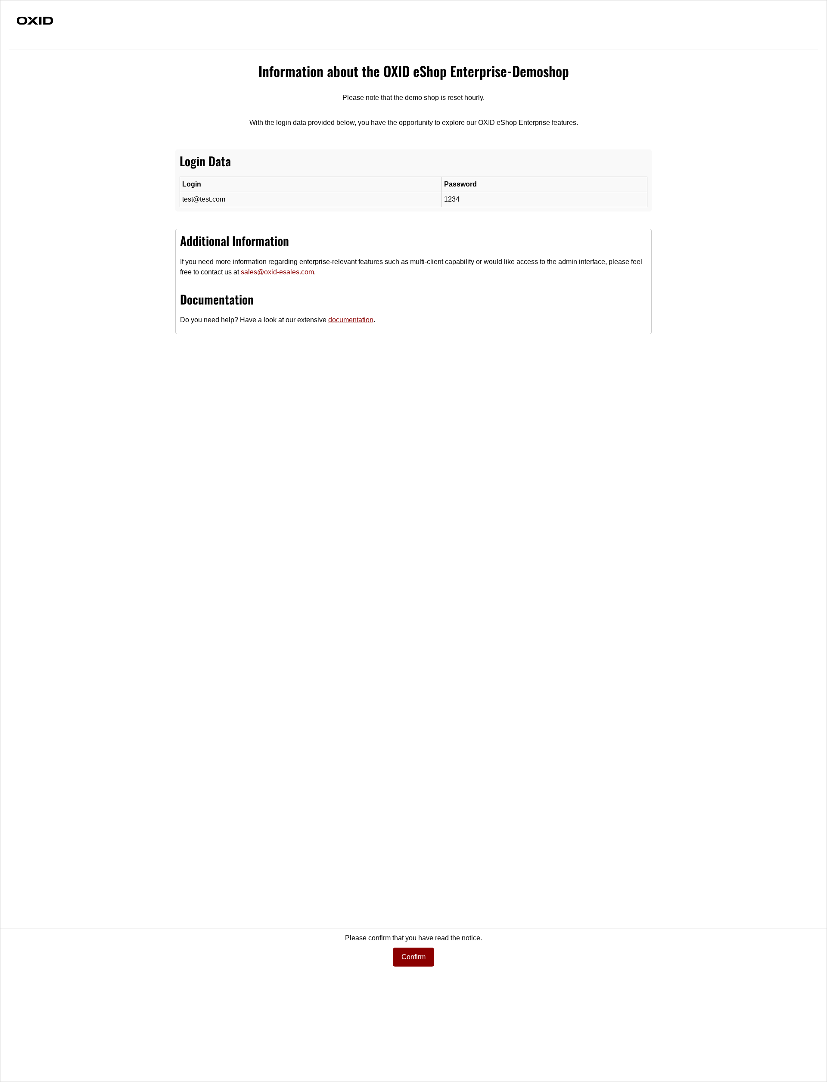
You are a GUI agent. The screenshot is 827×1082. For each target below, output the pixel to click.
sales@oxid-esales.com (277, 272)
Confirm (413, 957)
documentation (350, 319)
